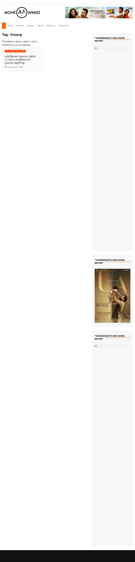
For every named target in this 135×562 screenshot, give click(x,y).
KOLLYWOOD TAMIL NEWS (15, 51)
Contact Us (63, 26)
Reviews (20, 26)
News (10, 26)
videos (40, 26)
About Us (50, 26)
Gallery (30, 26)
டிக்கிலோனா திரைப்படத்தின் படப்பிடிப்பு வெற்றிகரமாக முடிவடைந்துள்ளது (20, 59)
